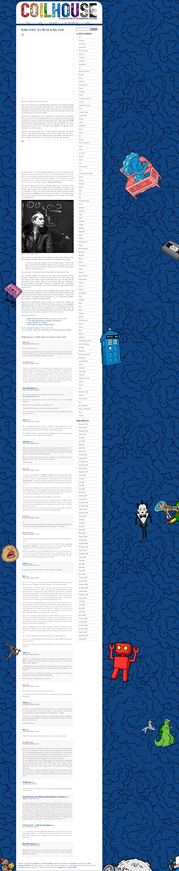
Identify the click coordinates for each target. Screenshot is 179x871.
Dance (81, 129)
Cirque (81, 88)
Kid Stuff (81, 221)
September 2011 (83, 472)
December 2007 (83, 625)
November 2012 (83, 424)
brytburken (27, 782)
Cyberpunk (82, 125)
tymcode (26, 442)
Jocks (80, 218)
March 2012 (82, 451)
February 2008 (83, 618)
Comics (81, 95)
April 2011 (82, 489)
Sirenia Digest (27, 480)
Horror (81, 204)
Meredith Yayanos (33, 328)
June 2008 (82, 605)
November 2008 (83, 588)
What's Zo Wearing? (85, 409)
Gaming (81, 180)
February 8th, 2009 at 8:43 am (31, 744)
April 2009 (82, 570)
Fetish (81, 160)
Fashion (81, 156)
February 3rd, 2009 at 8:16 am (31, 421)
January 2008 (83, 622)
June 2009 (82, 564)
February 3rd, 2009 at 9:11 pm (31, 578)
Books (30, 330)
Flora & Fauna (83, 166)
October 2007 (83, 632)
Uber (80, 388)
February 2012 (83, 455)
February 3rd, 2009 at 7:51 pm (31, 565)
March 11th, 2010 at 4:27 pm (30, 827)
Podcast (81, 282)
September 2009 (83, 553)
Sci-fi (80, 330)
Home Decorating (84, 201)
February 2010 (83, 536)
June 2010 (82, 523)
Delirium (36, 193)
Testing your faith (84, 378)
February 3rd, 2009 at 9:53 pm (31, 654)
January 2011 (83, 499)
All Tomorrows (83, 50)
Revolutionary (61, 330)
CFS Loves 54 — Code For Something (37, 825)
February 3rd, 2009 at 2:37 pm (31, 534)
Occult (81, 269)
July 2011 (81, 478)
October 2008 (83, 591)
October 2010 (83, 509)
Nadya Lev (37, 863)
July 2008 (81, 601)
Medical (81, 238)
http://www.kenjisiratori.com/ (31, 396)
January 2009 (83, 581)
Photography (83, 279)
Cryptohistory (83, 115)
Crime (80, 108)
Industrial (82, 207)
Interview (81, 211)
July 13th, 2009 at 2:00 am (30, 784)
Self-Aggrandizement (85, 340)
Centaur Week (83, 85)
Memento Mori (83, 241)
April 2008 (82, 611)
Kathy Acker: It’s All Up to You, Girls (42, 29)
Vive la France (83, 398)
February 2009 (83, 577)
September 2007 (83, 635)
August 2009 (82, 557)
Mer (24, 576)
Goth (80, 190)
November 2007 (83, 628)
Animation (82, 57)
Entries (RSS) (72, 867)
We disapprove (83, 405)
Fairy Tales (82, 153)
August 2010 (82, 516)
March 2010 (82, 533)
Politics (81, 289)
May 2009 (81, 567)
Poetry (81, 286)
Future (81, 177)
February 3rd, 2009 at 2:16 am (31, 363)
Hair (80, 197)
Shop (87, 22)
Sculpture (82, 337)
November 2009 (83, 547)
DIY (39, 330)
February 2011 (83, 495)
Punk (54, 330)
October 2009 (83, 550)
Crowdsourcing (83, 112)
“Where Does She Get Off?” (35, 318)
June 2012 (82, 441)
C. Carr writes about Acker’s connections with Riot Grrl (44, 320)
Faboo (81, 149)
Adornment (82, 44)
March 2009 (82, 574)
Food (80, 170)
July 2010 (81, 519)
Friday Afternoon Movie (86, 173)
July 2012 (81, 437)
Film (42, 330)
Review (81, 316)
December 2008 (83, 584)
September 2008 (83, 594)
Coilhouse (82, 91)
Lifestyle (81, 224)
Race (80, 306)
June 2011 (82, 482)
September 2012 (83, 431)
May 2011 (81, 485)
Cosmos (81, 102)
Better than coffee (84, 71)
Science (81, 334)
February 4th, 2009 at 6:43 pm (31, 704)
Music (80, 259)
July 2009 (81, 560)
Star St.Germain (47, 863)
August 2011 (82, 475)
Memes (81, 245)
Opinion (81, 272)
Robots (81, 323)
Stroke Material (83, 361)
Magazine (53, 22)
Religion (81, 313)
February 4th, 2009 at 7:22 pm (31, 731)
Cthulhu (81, 119)
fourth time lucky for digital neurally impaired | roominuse (44, 797)
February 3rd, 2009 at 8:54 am (31, 443)
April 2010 (82, 530)
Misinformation (83, 248)
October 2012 (83, 427)
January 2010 (83, 540)
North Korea (82, 265)
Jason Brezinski (29, 388)
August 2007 (82, 639)
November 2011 (83, 465)
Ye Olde (81, 415)
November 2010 (83, 506)
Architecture (82, 64)
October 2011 (83, 468)
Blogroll (81, 74)
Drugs (81, 139)
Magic (80, 235)
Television (82, 374)
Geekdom (81, 183)
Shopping (82, 351)
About (28, 22)
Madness (81, 228)
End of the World (84, 143)
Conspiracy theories (85, 98)
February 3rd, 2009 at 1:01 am (31, 344)
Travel (81, 385)
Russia (81, 327)
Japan (80, 214)
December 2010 (83, 502)
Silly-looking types (84, 354)
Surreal (81, 364)
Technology (82, 371)
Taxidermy (82, 368)
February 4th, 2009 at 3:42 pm (31, 686)
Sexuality (68, 330)
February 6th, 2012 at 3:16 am (31, 845)
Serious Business (84, 344)
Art (80, 67)
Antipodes (82, 61)
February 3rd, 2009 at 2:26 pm (31, 517)
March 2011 (82, 492)
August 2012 (82, 434)
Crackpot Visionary (84, 105)
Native (81, 262)
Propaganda (82, 293)
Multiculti (82, 252)
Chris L (25, 563)
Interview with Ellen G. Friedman (37, 322)
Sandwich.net (62, 867)
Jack (24, 420)
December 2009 (83, 543)
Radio (80, 310)
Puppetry (81, 299)
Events (81, 146)
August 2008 (82, 598)
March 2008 (82, 615)
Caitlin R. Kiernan (47, 475)
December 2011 (83, 461)
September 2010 (83, 512)
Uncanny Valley (83, 392)
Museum (81, 255)
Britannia (81, 81)
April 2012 (82, 448)
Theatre (81, 381)
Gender (46, 330)
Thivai (25, 703)
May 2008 (81, 608)
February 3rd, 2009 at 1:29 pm (31, 470)
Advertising (82, 47)
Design (81, 132)
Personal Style (83, 276)
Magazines (82, 231)
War (80, 402)
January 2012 (83, 458)
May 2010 (81, 526)
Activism (81, 40)
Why (80, 412)
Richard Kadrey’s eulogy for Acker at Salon (40, 324)
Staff (40, 22)
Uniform (81, 395)
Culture (35, 330)
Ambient (81, 54)
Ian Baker (74, 863)
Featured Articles (71, 22)
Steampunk (82, 357)
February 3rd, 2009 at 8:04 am (31, 390)
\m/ (80, 37)
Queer (80, 303)
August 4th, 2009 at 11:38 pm (31, 798)
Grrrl (51, 330)
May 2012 (81, 444)
